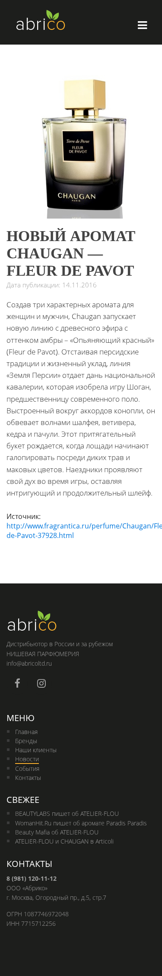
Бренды (26, 741)
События (27, 768)
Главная (26, 732)
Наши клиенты (36, 750)
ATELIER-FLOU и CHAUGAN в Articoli (64, 841)
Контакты (28, 777)
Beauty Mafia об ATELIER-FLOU (56, 832)
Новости (27, 759)
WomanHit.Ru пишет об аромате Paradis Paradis (81, 823)
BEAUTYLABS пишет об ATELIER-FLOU (67, 813)
